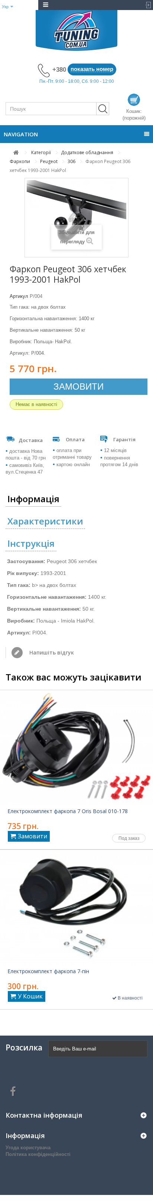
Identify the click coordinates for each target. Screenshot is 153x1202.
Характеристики (45, 521)
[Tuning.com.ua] (76, 30)
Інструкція (31, 543)
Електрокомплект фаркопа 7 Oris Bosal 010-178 (67, 811)
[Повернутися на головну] (16, 152)
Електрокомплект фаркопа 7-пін (48, 971)
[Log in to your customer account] (145, 5)
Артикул (19, 296)
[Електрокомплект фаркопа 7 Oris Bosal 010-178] (76, 747)
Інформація (33, 499)
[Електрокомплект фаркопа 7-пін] (76, 907)
